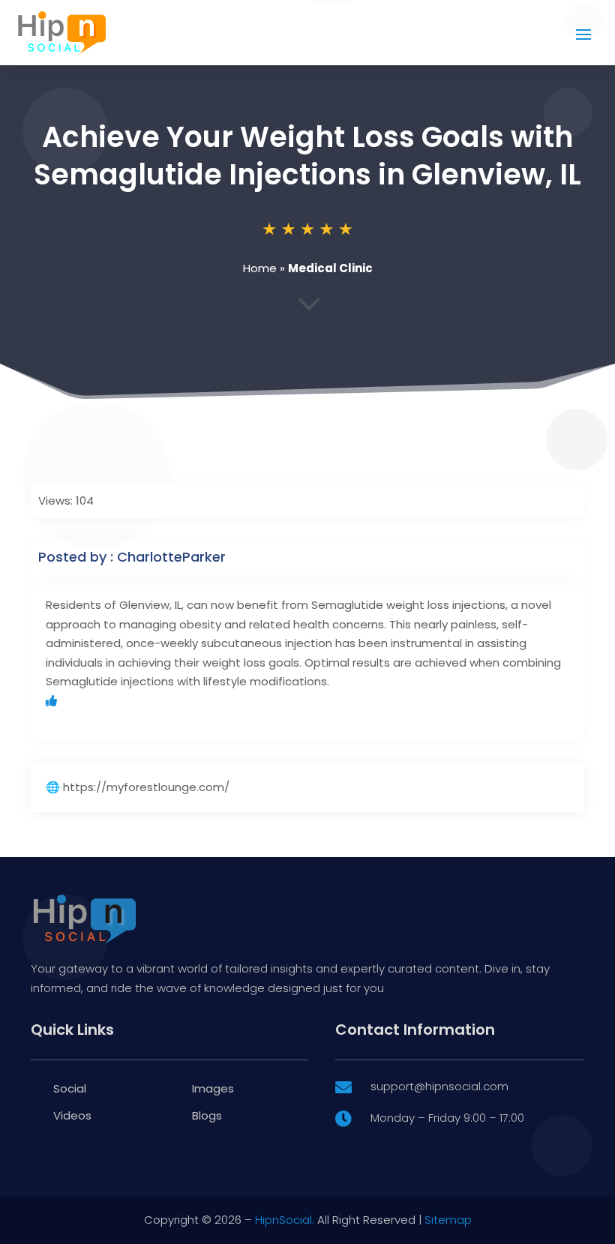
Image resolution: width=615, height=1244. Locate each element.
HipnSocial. (284, 1220)
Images (213, 1088)
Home (260, 268)
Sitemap (448, 1220)
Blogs (207, 1115)
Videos (72, 1115)
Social (69, 1088)
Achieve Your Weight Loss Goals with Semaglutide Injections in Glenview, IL (307, 155)
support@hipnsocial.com (439, 1086)
